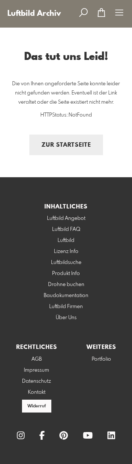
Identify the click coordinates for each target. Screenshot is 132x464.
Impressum (36, 370)
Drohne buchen (66, 284)
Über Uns (66, 317)
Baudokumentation (66, 295)
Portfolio (101, 359)
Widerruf (36, 406)
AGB (37, 359)
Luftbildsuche (66, 262)
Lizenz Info (66, 251)
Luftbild (66, 240)
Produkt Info (66, 273)
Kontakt (36, 392)
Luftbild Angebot (66, 218)
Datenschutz (36, 381)
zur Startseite (66, 145)
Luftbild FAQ (66, 229)
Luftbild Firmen (66, 306)
